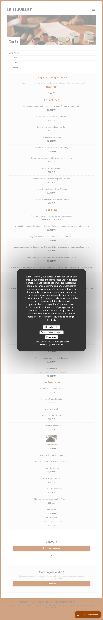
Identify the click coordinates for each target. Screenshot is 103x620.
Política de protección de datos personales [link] (52, 341)
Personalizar (51, 337)
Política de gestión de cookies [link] (52, 344)
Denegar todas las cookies (51, 332)
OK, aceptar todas (51, 327)
